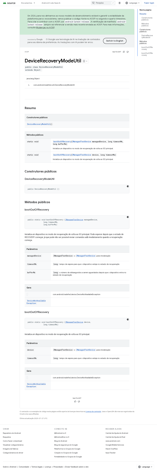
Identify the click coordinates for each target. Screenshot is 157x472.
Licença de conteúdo (93, 411)
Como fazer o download (12, 441)
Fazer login (149, 3)
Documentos (26, 3)
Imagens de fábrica (10, 449)
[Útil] (124, 52)
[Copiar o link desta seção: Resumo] (38, 108)
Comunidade (24, 467)
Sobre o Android (9, 467)
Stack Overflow (112, 449)
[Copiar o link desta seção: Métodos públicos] (52, 202)
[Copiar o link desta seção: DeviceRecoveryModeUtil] (56, 179)
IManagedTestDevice (81, 141)
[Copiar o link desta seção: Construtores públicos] (59, 171)
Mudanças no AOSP (45, 27)
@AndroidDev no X (61, 437)
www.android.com (113, 441)
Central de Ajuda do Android (117, 433)
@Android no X (60, 433)
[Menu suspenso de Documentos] (35, 3)
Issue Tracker (111, 453)
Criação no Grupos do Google (66, 453)
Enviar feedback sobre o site (76, 467)
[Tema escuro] (127, 186)
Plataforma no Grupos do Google (67, 449)
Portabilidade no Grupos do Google (68, 457)
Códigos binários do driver (13, 453)
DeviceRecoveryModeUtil (38, 124)
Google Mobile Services (115, 445)
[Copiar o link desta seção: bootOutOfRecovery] (51, 209)
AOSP (27, 52)
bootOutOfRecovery (62, 141)
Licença (48, 467)
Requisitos (7, 437)
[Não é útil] (127, 52)
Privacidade (58, 467)
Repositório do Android (12, 433)
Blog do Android (60, 441)
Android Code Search (51, 3)
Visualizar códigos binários (13, 445)
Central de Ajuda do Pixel (115, 437)
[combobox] (103, 3)
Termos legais (36, 467)
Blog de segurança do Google (66, 445)
